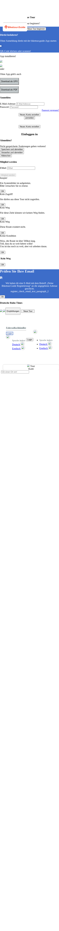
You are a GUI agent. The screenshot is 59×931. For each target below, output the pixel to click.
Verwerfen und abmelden (12, 152)
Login (9, 333)
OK (2, 191)
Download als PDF (9, 90)
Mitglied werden (8, 175)
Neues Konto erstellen (29, 115)
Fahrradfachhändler (16, 328)
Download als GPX (9, 81)
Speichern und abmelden (12, 149)
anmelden (29, 118)
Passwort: (4, 107)
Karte (31, 369)
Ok (2, 297)
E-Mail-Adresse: (8, 103)
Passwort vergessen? (50, 110)
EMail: (3, 168)
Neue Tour (27, 311)
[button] (16, 337)
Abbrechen (6, 156)
